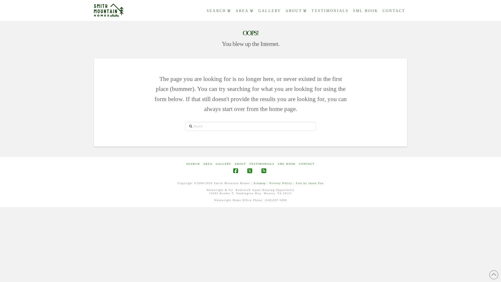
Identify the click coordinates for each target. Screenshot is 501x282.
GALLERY (223, 163)
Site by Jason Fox (310, 183)
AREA (207, 163)
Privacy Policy (281, 183)
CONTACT (307, 163)
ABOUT (240, 163)
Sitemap (260, 183)
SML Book (287, 163)
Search (193, 163)
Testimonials (262, 163)
